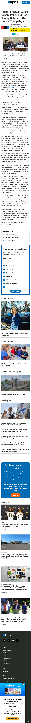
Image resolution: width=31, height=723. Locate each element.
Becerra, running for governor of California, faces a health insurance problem (13, 424)
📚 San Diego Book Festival (10, 237)
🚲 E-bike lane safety (9, 234)
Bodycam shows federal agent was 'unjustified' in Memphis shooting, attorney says (14, 437)
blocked (12, 87)
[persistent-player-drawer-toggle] (29, 721)
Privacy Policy (6, 666)
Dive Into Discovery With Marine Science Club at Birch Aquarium (15, 364)
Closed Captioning (7, 681)
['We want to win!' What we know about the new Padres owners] (15, 512)
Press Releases (6, 663)
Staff (4, 668)
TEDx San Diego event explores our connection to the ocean (14, 334)
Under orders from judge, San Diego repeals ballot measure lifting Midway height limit (14, 556)
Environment (4, 552)
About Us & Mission (7, 650)
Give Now (25, 2)
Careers (4, 655)
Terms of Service (6, 671)
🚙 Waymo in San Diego (9, 240)
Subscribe (15, 291)
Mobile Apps (5, 660)
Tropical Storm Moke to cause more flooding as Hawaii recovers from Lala (15, 450)
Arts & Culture (4, 522)
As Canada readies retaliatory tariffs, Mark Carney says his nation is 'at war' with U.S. (13, 443)
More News (5, 502)
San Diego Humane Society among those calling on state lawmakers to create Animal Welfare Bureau (13, 619)
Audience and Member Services (10, 678)
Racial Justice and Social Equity (7, 584)
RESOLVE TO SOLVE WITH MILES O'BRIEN (13, 394)
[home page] (12, 2)
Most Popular (6, 401)
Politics (3, 616)
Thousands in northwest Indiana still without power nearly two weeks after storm (14, 430)
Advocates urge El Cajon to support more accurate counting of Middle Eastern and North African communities (15, 588)
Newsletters (5, 652)
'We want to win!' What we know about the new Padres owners (14, 525)
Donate (15, 495)
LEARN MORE (12, 718)
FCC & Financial (6, 658)
